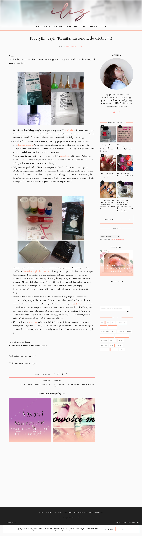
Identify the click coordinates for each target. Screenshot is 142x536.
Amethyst (64, 156)
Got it (121, 529)
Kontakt (58, 26)
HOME (38, 26)
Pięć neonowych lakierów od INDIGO (125, 175)
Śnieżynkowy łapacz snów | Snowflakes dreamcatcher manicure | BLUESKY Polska (107, 204)
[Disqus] (52, 475)
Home (41, 512)
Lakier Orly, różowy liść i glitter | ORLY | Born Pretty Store (107, 176)
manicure (104, 345)
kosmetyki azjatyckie (124, 331)
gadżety (103, 327)
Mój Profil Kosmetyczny (73, 512)
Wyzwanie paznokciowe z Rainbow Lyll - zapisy (125, 147)
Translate (119, 239)
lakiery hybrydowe (107, 335)
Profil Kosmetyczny (75, 26)
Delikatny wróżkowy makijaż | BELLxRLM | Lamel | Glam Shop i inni (116, 268)
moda (111, 345)
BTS (108, 322)
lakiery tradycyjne (122, 335)
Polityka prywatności (94, 512)
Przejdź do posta (30, 438)
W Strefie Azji (121, 322)
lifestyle (104, 340)
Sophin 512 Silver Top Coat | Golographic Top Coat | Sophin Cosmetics (108, 148)
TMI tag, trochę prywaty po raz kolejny (35, 384)
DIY (113, 322)
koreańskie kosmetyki (108, 331)
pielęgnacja (104, 349)
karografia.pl (133, 522)
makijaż (121, 340)
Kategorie (94, 26)
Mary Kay (33, 322)
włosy (122, 349)
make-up (112, 340)
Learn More (109, 529)
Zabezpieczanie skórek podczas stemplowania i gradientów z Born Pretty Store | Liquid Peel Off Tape (125, 205)
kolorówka (112, 327)
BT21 (102, 322)
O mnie (47, 26)
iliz (15, 522)
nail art (119, 345)
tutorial (114, 349)
